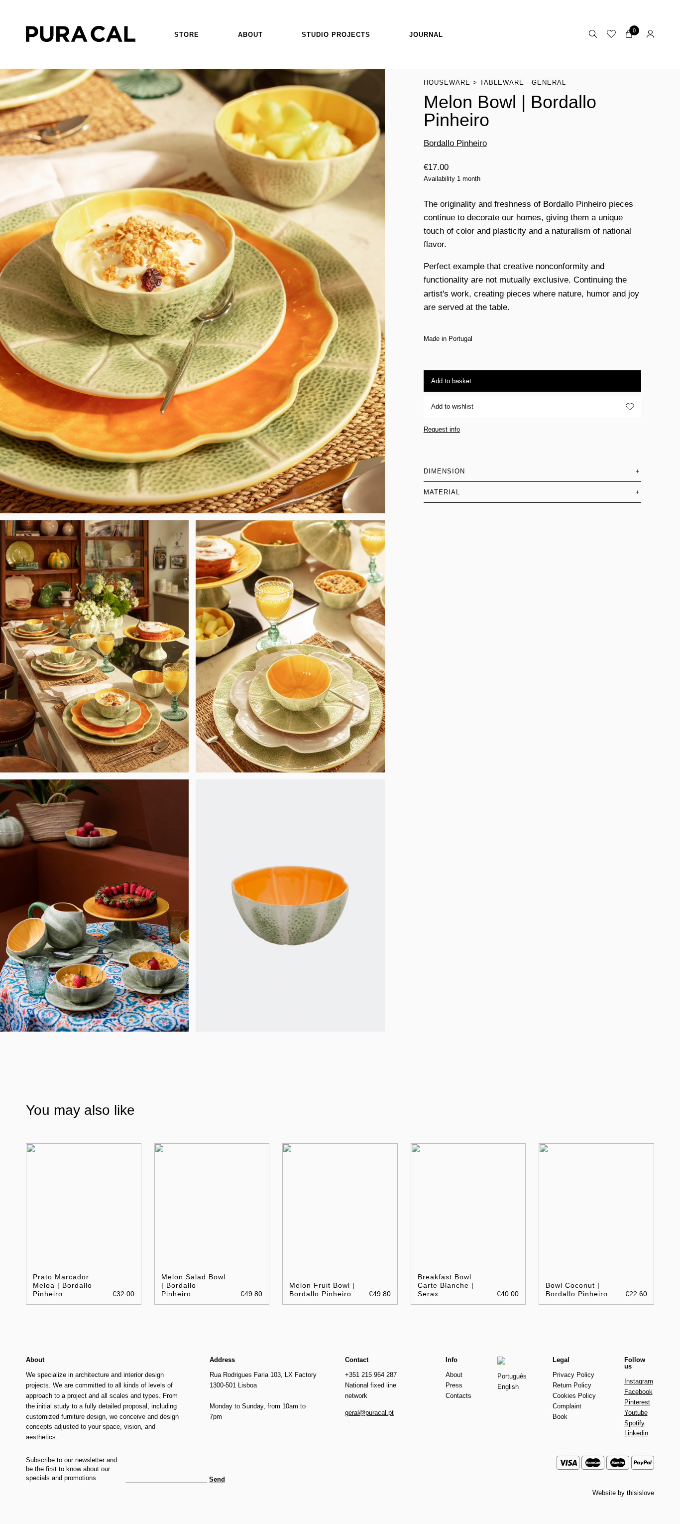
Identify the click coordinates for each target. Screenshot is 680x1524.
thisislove (640, 1493)
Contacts (458, 1395)
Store (186, 34)
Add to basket (451, 381)
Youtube (636, 1412)
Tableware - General (523, 82)
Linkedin (636, 1433)
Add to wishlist (452, 406)
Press (454, 1385)
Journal (426, 34)
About (250, 34)
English (508, 1386)
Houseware (447, 82)
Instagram (638, 1381)
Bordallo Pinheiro (455, 143)
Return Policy (572, 1385)
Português (512, 1376)
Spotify (634, 1423)
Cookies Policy (574, 1395)
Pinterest (637, 1402)
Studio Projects (336, 34)
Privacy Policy (573, 1374)
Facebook (638, 1391)
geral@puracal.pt (369, 1412)
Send (217, 1479)
